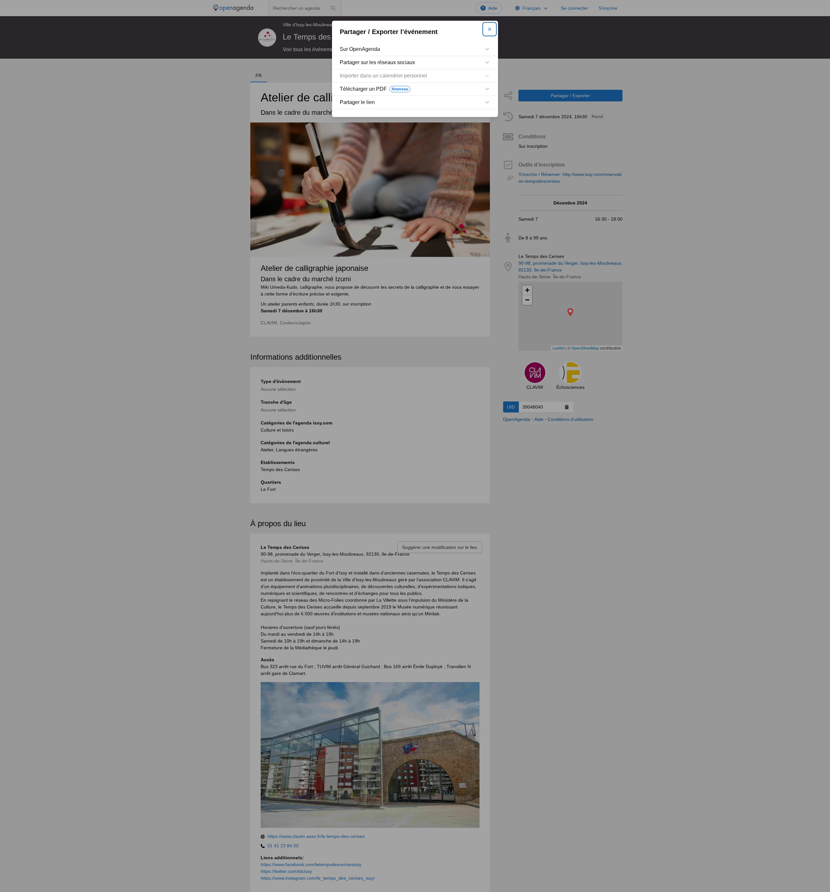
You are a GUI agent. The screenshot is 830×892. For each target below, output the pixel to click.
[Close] (489, 29)
